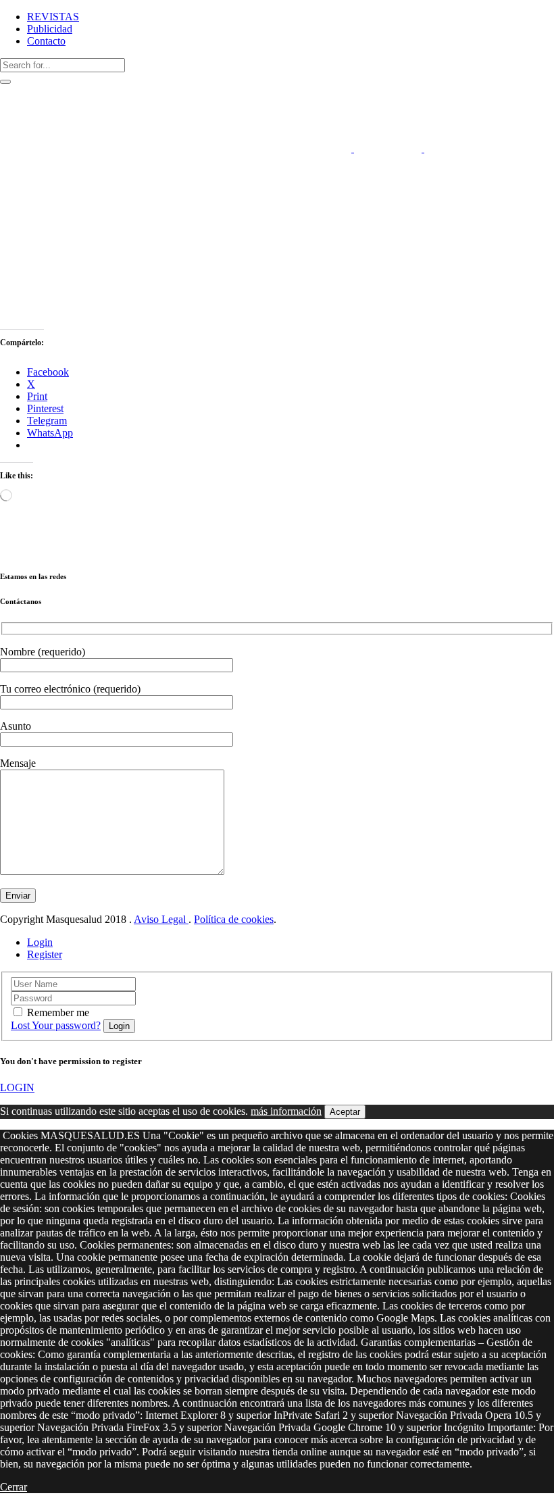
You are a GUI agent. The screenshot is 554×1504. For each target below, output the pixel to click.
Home (13, 185)
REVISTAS (53, 16)
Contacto (46, 41)
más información (286, 1111)
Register (44, 954)
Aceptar (345, 1112)
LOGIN (17, 1087)
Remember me (58, 1012)
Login (40, 942)
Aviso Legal (161, 919)
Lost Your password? (56, 1025)
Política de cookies (234, 919)
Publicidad (49, 28)
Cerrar (13, 1487)
